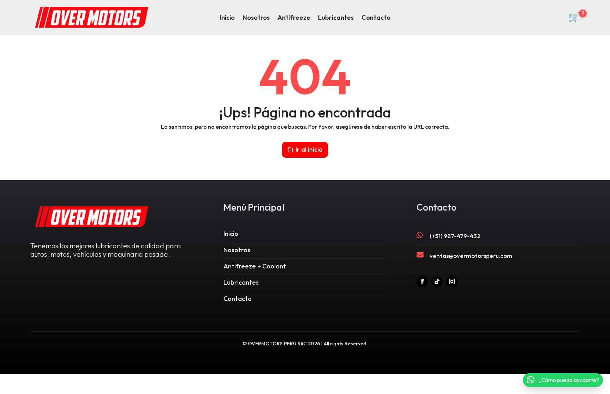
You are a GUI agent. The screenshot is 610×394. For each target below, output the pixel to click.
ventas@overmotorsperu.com (471, 255)
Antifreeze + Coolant (254, 266)
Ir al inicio (309, 149)
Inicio (227, 18)
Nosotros (256, 18)
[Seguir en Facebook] (422, 281)
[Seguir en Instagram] (452, 281)
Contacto (375, 18)
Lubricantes (336, 18)
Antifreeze (293, 18)
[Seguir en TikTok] (437, 281)
